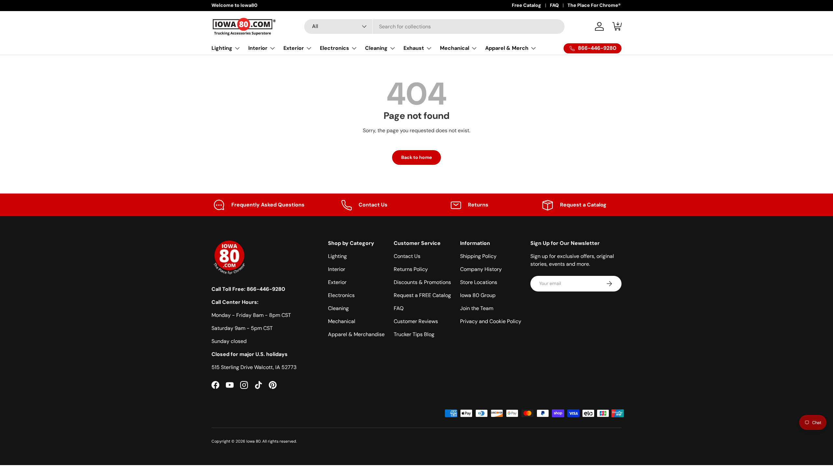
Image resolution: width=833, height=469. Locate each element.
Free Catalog (526, 5)
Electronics (334, 48)
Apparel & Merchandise (356, 334)
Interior (257, 48)
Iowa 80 (253, 441)
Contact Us (407, 256)
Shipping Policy (478, 256)
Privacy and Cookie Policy (490, 321)
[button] (617, 26)
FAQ (554, 5)
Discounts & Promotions (422, 282)
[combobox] (434, 26)
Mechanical (454, 48)
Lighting (222, 48)
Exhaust (413, 48)
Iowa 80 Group (478, 295)
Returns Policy (411, 269)
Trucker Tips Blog (414, 334)
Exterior (293, 48)
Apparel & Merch (506, 48)
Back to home (416, 157)
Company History (481, 269)
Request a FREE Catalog (422, 295)
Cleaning (376, 48)
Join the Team (476, 308)
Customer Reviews (416, 321)
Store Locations (478, 282)
